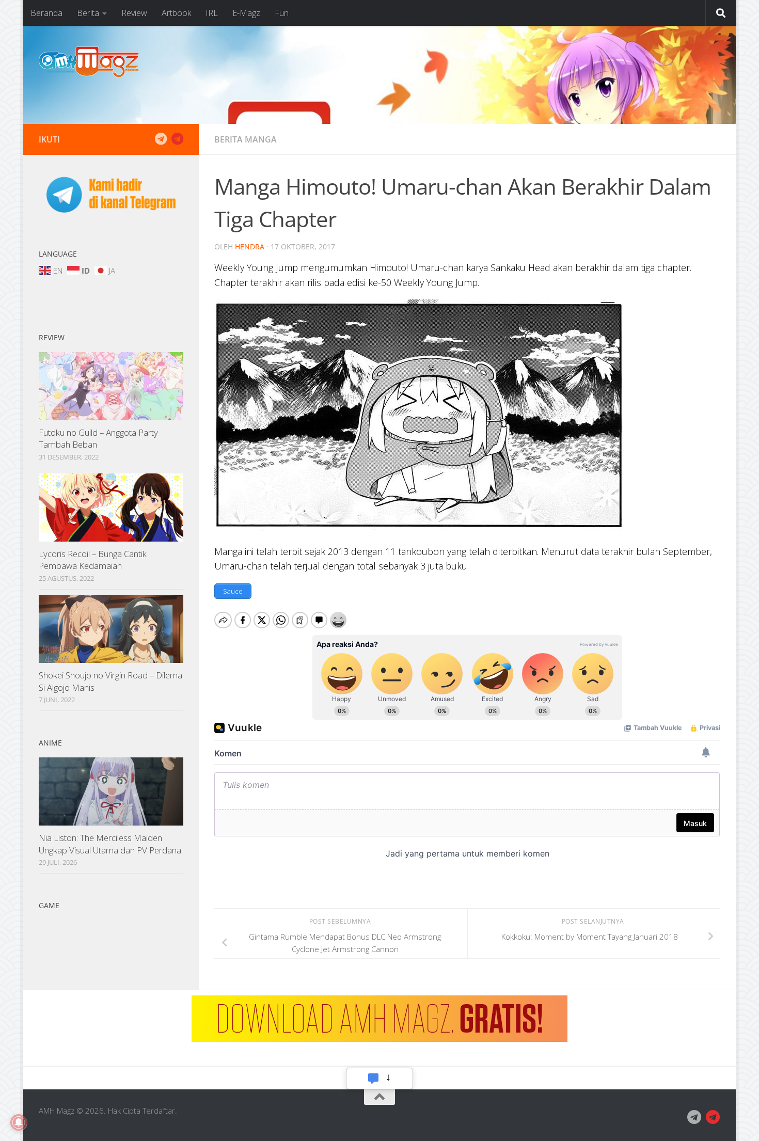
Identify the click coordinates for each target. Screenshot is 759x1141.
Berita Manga (245, 139)
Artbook (176, 13)
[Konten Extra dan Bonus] (160, 139)
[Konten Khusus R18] (177, 139)
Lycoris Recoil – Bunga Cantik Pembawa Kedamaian (93, 560)
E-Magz (246, 13)
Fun (282, 13)
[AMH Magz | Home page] (89, 61)
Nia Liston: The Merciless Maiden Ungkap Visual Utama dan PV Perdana (110, 844)
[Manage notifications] (18, 1122)
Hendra (249, 246)
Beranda (46, 13)
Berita (88, 13)
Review (134, 13)
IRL (211, 13)
